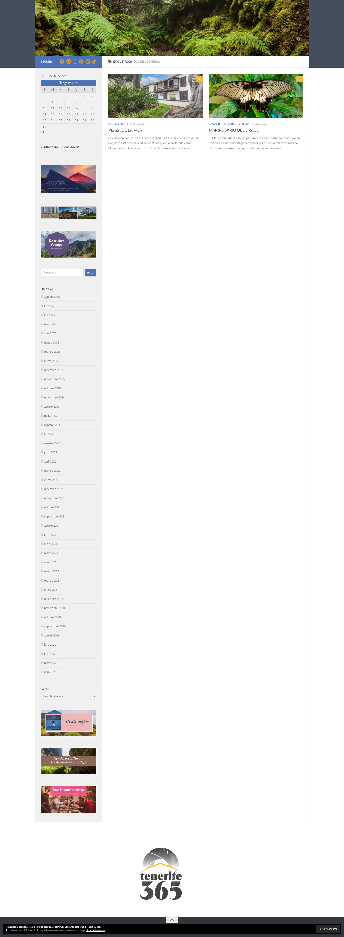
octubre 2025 (52, 388)
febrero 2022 (52, 470)
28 (76, 120)
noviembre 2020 (54, 608)
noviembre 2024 (54, 397)
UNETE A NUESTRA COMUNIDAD (60, 146)
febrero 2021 (52, 580)
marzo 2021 (51, 571)
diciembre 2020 (54, 599)
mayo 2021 (51, 553)
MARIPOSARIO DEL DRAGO (234, 130)
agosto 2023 (52, 425)
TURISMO (243, 123)
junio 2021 (50, 544)
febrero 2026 (52, 351)
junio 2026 (50, 315)
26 (60, 120)
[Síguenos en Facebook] (62, 61)
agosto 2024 (52, 406)
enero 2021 (51, 589)
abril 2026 (50, 333)
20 (68, 114)
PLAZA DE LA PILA (125, 130)
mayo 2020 (51, 663)
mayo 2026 (51, 324)
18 (52, 114)
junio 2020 (50, 654)
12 (60, 108)
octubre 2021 (52, 507)
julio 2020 (50, 644)
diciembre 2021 (54, 489)
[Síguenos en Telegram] (68, 61)
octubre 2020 (52, 617)
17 (44, 114)
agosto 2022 (52, 443)
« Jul (43, 132)
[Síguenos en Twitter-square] (87, 61)
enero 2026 (51, 361)
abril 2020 (50, 672)
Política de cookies (95, 930)
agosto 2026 (52, 297)
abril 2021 (50, 562)
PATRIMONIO (116, 123)
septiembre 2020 (55, 626)
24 (44, 120)
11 (52, 108)
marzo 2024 (51, 416)
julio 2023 (50, 434)
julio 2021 (50, 535)
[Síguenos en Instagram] (74, 61)
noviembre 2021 (54, 498)
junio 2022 (50, 452)
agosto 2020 (52, 635)
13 (68, 108)
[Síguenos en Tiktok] (94, 61)
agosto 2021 (52, 525)
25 (52, 120)
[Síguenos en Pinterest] (81, 61)
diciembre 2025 (54, 370)
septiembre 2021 (55, 516)
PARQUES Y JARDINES (222, 123)
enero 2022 (51, 480)
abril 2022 (50, 461)
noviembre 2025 (54, 379)
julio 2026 (50, 306)
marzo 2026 (51, 342)
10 (44, 108)
